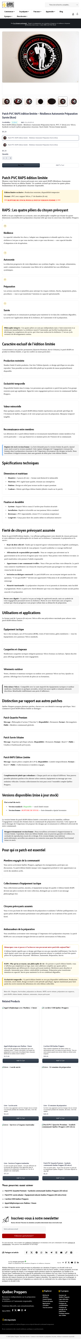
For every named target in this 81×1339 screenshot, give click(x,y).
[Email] (61, 1252)
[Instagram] (75, 1263)
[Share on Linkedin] (46, 1252)
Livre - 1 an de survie (10, 1105)
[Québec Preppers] (8, 5)
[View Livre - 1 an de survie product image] (20, 1084)
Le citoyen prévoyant (20, 23)
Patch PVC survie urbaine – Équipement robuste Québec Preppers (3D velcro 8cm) (35, 1195)
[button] (73, 14)
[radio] (40, 138)
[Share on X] (31, 1252)
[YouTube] (72, 1263)
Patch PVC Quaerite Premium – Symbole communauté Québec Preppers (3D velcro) (58, 1164)
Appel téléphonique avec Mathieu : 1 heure (18, 1046)
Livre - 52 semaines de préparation (55, 1105)
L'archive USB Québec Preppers (54, 1046)
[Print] (71, 1252)
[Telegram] (25, 1310)
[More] (76, 1252)
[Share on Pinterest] (36, 1252)
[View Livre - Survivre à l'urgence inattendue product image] (20, 1142)
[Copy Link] (66, 1252)
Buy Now (21, 165)
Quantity (5, 154)
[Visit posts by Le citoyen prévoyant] (4, 1262)
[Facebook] (66, 1263)
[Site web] (63, 1263)
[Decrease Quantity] (3, 158)
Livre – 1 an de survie (12, 1207)
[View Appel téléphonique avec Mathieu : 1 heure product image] (20, 1025)
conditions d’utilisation (32, 1242)
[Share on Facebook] (26, 1252)
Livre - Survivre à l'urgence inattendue (16, 1163)
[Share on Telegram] (51, 1252)
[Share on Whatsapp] (41, 1252)
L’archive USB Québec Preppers (17, 1199)
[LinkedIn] (78, 1263)
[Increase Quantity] (10, 158)
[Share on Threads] (56, 1252)
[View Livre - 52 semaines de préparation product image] (60, 1084)
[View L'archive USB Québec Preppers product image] (60, 1025)
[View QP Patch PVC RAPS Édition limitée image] (7, 101)
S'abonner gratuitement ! (24, 1236)
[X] (69, 1263)
